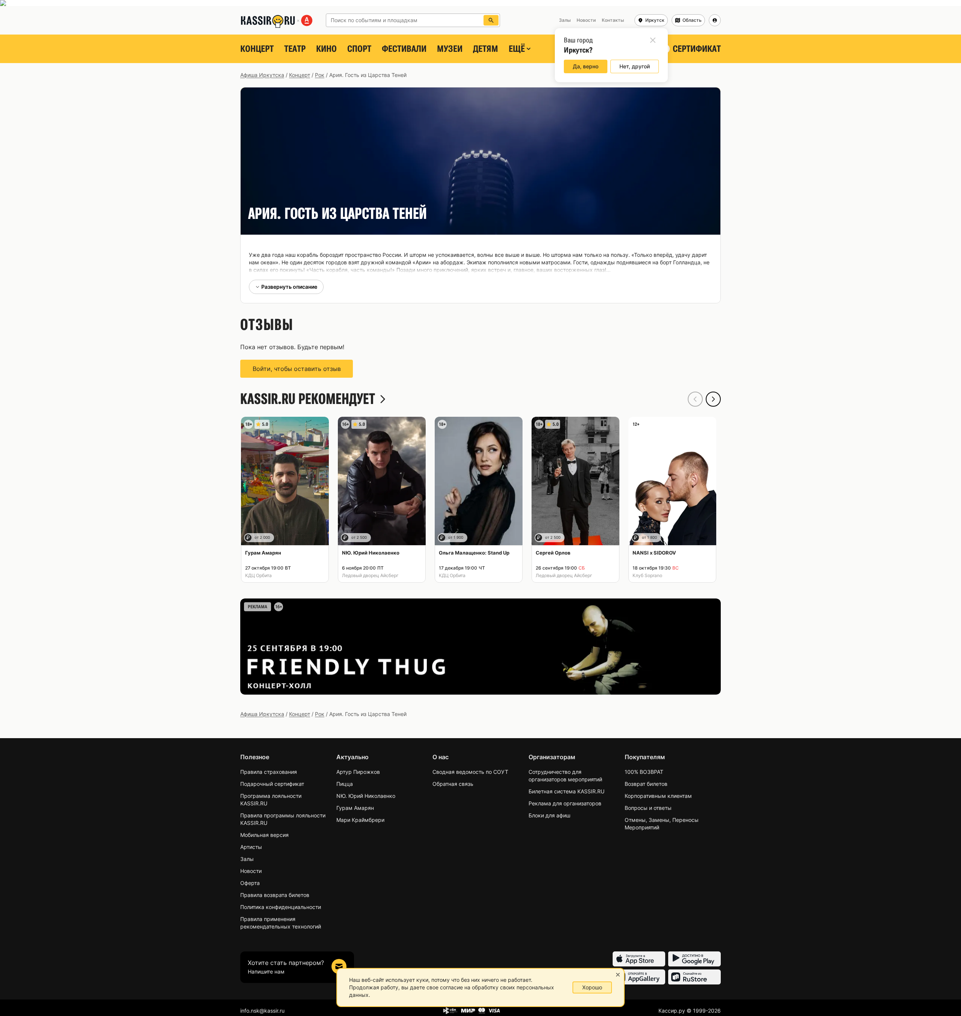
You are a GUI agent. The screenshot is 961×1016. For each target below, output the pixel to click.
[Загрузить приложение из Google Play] (694, 958)
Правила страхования (268, 772)
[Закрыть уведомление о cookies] (618, 975)
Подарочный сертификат (272, 784)
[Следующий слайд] (713, 399)
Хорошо (592, 987)
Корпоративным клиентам (658, 796)
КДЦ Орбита (258, 575)
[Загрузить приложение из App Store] (639, 958)
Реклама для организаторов (565, 803)
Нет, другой (634, 66)
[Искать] (491, 20)
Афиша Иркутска (262, 75)
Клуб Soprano (647, 575)
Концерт (257, 49)
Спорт (359, 49)
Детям (485, 49)
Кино (326, 49)
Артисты (251, 847)
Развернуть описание (289, 286)
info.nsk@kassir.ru (262, 1010)
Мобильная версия (264, 835)
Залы (247, 859)
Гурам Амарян (355, 808)
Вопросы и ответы (648, 808)
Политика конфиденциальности (280, 907)
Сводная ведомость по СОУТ (470, 772)
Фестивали (404, 49)
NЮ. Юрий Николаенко (365, 796)
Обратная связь (452, 784)
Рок (319, 75)
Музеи (449, 49)
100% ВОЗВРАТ (644, 772)
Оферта (250, 883)
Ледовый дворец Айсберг (370, 575)
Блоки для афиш (549, 815)
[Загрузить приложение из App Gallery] (639, 976)
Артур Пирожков (358, 772)
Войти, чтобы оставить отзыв (297, 368)
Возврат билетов (646, 784)
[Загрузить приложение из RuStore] (694, 976)
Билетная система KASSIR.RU (566, 791)
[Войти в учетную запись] (715, 20)
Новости (251, 871)
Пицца (344, 784)
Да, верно (585, 66)
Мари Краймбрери (360, 820)
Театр (295, 49)
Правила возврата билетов (274, 895)
